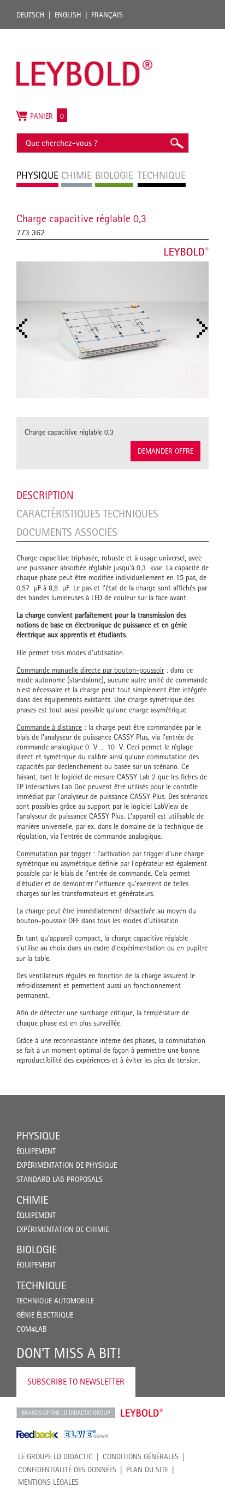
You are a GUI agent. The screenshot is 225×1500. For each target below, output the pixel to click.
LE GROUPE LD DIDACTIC (55, 1456)
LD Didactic (65, 1412)
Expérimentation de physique (66, 1165)
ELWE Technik (86, 1434)
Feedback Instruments (37, 1434)
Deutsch (30, 14)
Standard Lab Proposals (59, 1179)
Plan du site (147, 1469)
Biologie (36, 1249)
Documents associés (66, 532)
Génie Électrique (44, 1314)
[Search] (176, 143)
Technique (41, 1285)
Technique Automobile (55, 1300)
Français (107, 14)
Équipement (36, 1151)
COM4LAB (31, 1329)
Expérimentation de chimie (62, 1229)
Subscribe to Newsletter (76, 1381)
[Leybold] (84, 34)
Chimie (32, 1199)
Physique (38, 1135)
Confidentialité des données (67, 1469)
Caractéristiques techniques (87, 513)
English (68, 14)
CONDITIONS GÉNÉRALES (141, 1456)
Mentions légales (48, 1482)
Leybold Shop (142, 1412)
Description (45, 495)
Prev (25, 328)
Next (205, 328)
